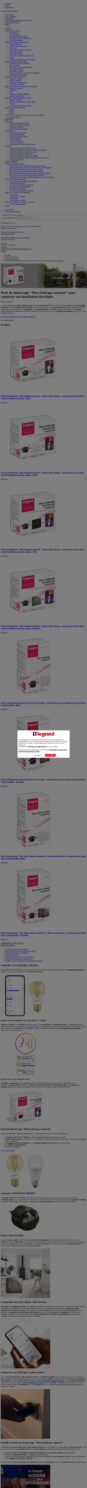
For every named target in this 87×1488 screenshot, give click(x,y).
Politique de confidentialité (37, 746)
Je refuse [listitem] (38, 755)
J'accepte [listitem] (50, 755)
